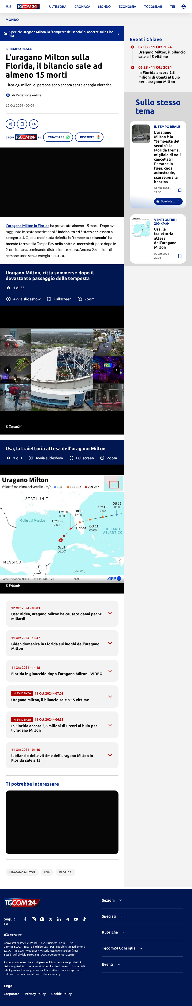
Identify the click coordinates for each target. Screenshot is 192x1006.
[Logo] (28, 7)
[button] (23, 299)
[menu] (8, 6)
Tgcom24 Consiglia (119, 948)
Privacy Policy (35, 994)
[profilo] (183, 6)
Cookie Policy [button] (61, 994)
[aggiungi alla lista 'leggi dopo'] (22, 124)
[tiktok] (84, 919)
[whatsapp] (42, 919)
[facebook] (25, 919)
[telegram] (67, 919)
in (27, 225)
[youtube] (76, 919)
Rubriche (110, 932)
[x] (50, 919)
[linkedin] (59, 919)
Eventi (107, 964)
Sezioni (108, 900)
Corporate (11, 994)
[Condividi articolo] (10, 124)
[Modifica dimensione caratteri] (33, 124)
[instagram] (33, 919)
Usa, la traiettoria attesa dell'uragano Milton (165, 238)
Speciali (109, 916)
